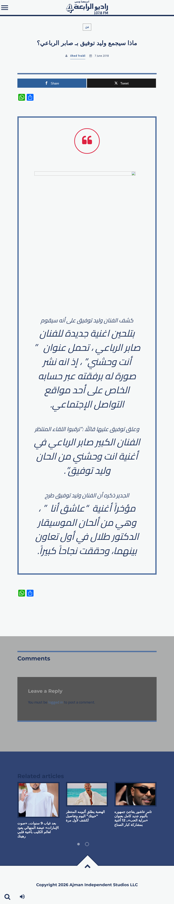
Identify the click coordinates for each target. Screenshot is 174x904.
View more (38, 800)
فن (87, 27)
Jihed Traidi (77, 55)
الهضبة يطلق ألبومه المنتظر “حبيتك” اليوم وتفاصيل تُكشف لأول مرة (85, 816)
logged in (55, 702)
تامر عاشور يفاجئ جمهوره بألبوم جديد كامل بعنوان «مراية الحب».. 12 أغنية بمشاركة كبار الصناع (133, 818)
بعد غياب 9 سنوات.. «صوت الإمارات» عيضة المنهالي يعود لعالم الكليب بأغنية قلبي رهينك (38, 829)
